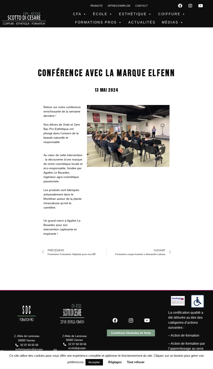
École (100, 14)
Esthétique (133, 14)
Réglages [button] (115, 362)
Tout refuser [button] (136, 362)
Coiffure (169, 14)
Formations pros (96, 22)
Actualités (142, 22)
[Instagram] (190, 6)
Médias (170, 22)
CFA (77, 14)
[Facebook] (180, 6)
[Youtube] (200, 6)
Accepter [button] (94, 362)
